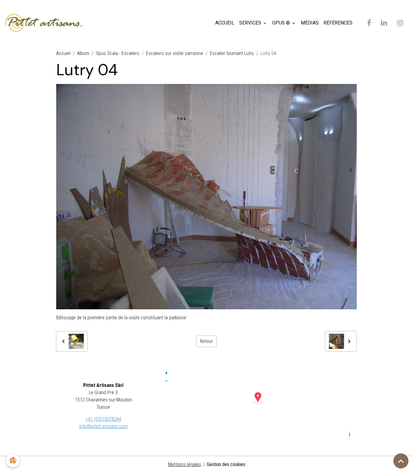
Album (83, 53)
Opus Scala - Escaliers (117, 53)
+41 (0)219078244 (103, 419)
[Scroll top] (400, 460)
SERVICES (250, 23)
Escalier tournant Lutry (232, 53)
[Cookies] (13, 460)
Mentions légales (184, 464)
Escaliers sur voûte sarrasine (174, 53)
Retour (206, 341)
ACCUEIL (224, 23)
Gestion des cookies (226, 464)
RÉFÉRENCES (338, 23)
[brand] (45, 23)
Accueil (63, 53)
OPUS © (281, 23)
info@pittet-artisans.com (103, 426)
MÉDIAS (310, 23)
